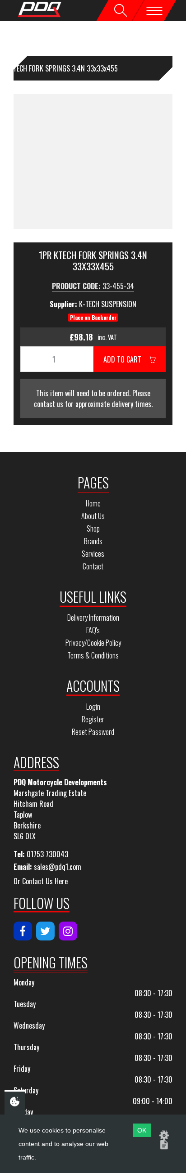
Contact (93, 566)
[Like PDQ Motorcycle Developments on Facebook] (23, 931)
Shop (93, 528)
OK (141, 1130)
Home (93, 503)
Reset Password (93, 731)
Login (93, 706)
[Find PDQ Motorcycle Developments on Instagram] (68, 931)
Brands (93, 541)
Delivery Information (93, 617)
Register (93, 719)
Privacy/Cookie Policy (93, 642)
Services (93, 553)
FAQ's (93, 630)
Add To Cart (126, 359)
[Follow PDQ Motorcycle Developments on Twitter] (45, 931)
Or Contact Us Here (41, 881)
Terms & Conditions (93, 655)
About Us (93, 515)
